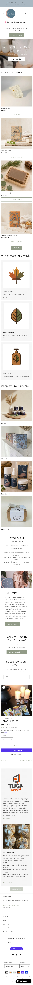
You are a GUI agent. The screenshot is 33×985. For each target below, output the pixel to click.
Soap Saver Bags (5, 108)
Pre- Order (6, 882)
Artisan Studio (7, 928)
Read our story (12, 624)
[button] (3, 13)
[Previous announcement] (3, 3)
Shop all (5, 916)
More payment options (16, 754)
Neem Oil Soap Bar (6, 150)
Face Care (4, 494)
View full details (25, 760)
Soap (3, 459)
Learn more (7, 818)
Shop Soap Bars (16, 35)
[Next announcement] (30, 3)
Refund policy (26, 976)
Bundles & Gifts (6, 529)
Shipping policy (26, 978)
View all (16, 247)
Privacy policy (8, 978)
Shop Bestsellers (16, 59)
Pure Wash (9, 976)
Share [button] (5, 760)
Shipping (3, 727)
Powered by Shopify (17, 976)
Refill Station (7, 924)
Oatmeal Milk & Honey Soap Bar (9, 235)
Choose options (16, 157)
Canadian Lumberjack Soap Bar (9, 193)
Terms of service (17, 978)
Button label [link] (16, 889)
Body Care (4, 423)
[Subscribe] (28, 677)
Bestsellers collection (16, 652)
